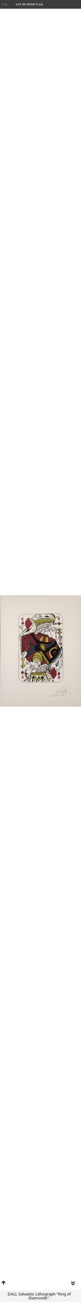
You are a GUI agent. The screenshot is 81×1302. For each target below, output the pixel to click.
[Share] (68, 4)
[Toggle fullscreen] (59, 4)
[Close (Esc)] (76, 4)
